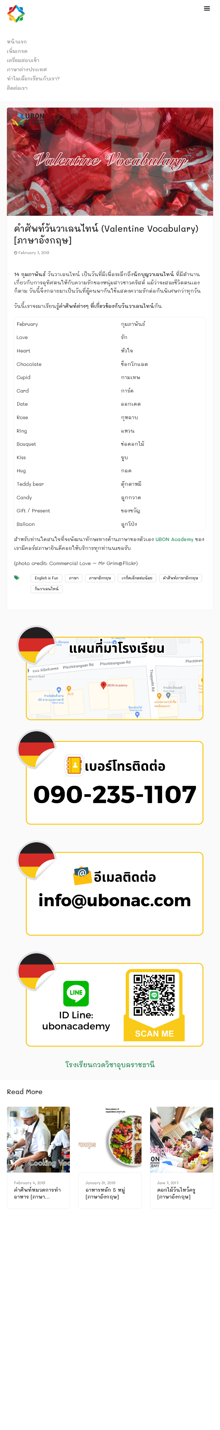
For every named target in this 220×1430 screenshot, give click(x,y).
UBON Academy (174, 539)
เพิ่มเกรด (17, 51)
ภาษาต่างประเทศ (27, 69)
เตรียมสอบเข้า (23, 60)
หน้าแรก (17, 41)
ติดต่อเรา (17, 88)
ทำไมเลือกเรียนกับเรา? (33, 78)
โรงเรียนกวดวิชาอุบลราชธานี (110, 1064)
